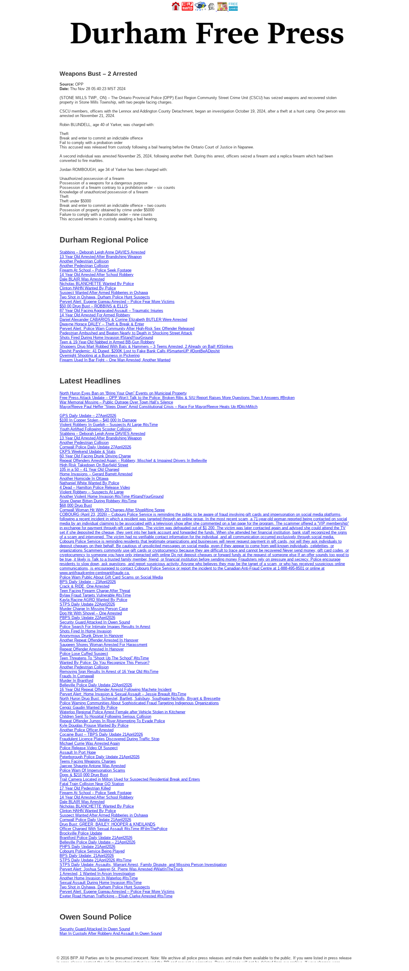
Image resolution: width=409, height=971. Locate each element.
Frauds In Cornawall (77, 676)
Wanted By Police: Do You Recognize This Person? (104, 662)
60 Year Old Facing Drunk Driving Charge (95, 456)
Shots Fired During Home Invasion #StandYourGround (106, 337)
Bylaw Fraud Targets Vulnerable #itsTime (95, 595)
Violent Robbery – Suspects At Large (92, 492)
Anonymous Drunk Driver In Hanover (91, 635)
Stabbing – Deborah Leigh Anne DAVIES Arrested (102, 252)
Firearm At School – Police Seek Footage (95, 270)
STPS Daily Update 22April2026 (87, 604)
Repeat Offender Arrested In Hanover (92, 649)
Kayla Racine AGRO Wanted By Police (93, 599)
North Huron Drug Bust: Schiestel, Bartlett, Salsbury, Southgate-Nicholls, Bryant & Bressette (140, 698)
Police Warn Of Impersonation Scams (92, 770)
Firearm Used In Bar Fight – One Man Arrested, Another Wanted (115, 360)
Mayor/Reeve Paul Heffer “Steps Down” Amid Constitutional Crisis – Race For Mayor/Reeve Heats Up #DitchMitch (158, 406)
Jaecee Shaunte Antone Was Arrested (92, 766)
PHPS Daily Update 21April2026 (87, 846)
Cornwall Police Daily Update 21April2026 (95, 819)
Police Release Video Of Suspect (89, 748)
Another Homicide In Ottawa (84, 478)
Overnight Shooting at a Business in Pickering (100, 355)
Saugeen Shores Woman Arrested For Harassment (103, 644)
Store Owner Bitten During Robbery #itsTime (98, 501)
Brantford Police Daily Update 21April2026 (96, 837)
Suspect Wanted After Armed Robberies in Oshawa (104, 292)
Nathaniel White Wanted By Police (89, 483)
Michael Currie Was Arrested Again (90, 743)
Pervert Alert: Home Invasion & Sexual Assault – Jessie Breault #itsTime (123, 694)
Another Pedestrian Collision (84, 261)
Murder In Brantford (76, 680)
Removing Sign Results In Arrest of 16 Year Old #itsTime (109, 671)
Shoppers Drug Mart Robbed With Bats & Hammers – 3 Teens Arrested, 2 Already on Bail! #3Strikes (146, 346)
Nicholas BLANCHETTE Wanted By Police (97, 283)
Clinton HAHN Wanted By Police (88, 288)
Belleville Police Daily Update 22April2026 (96, 685)
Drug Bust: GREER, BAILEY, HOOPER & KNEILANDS (107, 824)
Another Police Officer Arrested (86, 730)
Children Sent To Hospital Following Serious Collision (105, 716)
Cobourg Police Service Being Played (92, 851)
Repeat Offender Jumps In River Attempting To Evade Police (112, 721)
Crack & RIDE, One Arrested (84, 586)
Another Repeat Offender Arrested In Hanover (99, 640)
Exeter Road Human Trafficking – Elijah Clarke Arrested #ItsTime (116, 896)
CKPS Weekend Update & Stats (88, 451)
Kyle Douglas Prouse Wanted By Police (94, 725)
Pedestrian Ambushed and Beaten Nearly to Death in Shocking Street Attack (126, 333)
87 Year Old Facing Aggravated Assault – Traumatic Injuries (111, 310)
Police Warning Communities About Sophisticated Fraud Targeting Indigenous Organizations (139, 703)
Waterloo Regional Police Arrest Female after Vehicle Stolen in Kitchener (122, 712)
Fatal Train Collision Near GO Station (92, 784)
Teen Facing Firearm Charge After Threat (95, 590)
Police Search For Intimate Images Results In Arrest (105, 626)
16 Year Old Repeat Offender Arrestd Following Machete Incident (116, 689)
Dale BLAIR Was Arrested (82, 279)
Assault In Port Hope (78, 752)
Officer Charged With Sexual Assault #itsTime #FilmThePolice (113, 828)
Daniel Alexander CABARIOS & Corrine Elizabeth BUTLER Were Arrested (123, 319)
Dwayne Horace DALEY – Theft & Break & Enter (102, 324)
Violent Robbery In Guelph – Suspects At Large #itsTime (109, 424)
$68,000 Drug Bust (76, 505)
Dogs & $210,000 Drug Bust (84, 775)
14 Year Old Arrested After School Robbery (97, 274)
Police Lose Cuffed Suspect (84, 653)
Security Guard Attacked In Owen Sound (95, 622)
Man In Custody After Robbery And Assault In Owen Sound (111, 933)
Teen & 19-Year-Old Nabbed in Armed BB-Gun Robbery (107, 342)
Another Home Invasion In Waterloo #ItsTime (99, 878)
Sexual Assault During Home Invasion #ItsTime (101, 882)
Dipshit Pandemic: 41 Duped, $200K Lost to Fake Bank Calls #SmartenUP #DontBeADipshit (140, 351)
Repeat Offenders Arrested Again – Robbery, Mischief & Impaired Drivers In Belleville (133, 460)
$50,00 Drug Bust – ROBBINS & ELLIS (94, 306)
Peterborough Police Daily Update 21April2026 (100, 757)
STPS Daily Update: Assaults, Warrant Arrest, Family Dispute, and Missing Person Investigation (143, 864)
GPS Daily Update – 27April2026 (88, 415)
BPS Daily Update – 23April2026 (88, 581)
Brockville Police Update (81, 833)
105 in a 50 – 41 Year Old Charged (89, 469)
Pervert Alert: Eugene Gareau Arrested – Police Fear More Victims (117, 301)
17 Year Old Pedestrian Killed (85, 788)
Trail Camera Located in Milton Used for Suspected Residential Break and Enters (130, 779)
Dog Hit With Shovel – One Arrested (91, 613)
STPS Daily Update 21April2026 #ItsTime (95, 860)
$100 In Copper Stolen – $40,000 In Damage (98, 420)
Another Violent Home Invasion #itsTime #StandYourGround (111, 496)
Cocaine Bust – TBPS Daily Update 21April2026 (101, 734)
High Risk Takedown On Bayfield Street (94, 465)
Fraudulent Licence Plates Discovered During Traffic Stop (109, 739)
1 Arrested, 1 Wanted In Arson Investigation (97, 873)
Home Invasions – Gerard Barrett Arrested (96, 474)
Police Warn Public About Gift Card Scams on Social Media (111, 577)
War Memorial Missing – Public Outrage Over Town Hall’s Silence (116, 402)
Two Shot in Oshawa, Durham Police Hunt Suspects (105, 297)
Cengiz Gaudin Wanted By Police (88, 707)
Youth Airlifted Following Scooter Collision (95, 429)
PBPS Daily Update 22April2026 (87, 617)
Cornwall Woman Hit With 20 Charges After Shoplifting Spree (112, 510)
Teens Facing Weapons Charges (88, 761)
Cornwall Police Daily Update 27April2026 (95, 447)
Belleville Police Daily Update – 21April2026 (97, 842)
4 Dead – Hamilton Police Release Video (95, 487)
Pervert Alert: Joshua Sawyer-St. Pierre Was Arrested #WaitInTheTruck (121, 869)
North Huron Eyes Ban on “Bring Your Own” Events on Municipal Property (123, 393)
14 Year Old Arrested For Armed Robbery (95, 315)
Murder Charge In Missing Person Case (94, 608)
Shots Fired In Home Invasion (85, 631)
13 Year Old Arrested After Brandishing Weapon (101, 256)
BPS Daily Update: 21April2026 (87, 855)
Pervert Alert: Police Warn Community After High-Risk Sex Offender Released (127, 328)
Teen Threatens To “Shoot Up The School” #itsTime (104, 658)
